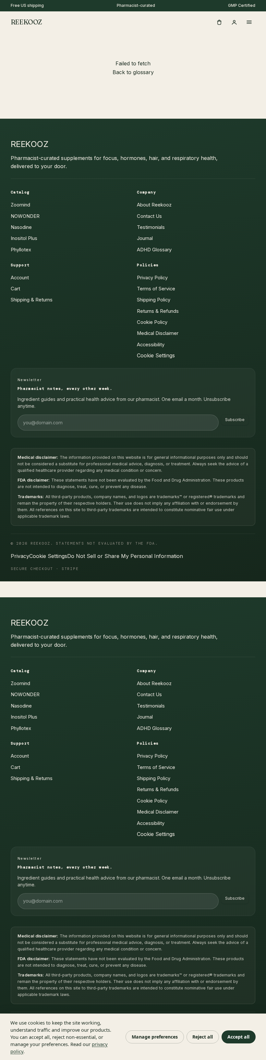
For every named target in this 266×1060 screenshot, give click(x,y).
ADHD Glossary (154, 250)
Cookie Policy (152, 322)
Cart (15, 289)
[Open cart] (219, 22)
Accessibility (150, 345)
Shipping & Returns (32, 300)
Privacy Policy (152, 278)
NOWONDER (25, 216)
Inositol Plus (24, 238)
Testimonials (151, 227)
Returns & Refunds (158, 311)
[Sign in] (234, 22)
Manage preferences (155, 1037)
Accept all (238, 1037)
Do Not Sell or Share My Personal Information (125, 556)
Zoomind (20, 205)
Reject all (202, 1037)
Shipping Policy (153, 300)
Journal (145, 238)
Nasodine (21, 227)
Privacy (20, 556)
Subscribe (235, 419)
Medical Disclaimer (157, 333)
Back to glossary (133, 72)
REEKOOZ (26, 22)
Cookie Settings (156, 355)
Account (20, 278)
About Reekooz (154, 205)
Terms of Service (156, 289)
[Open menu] (249, 22)
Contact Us (149, 216)
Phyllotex (21, 250)
